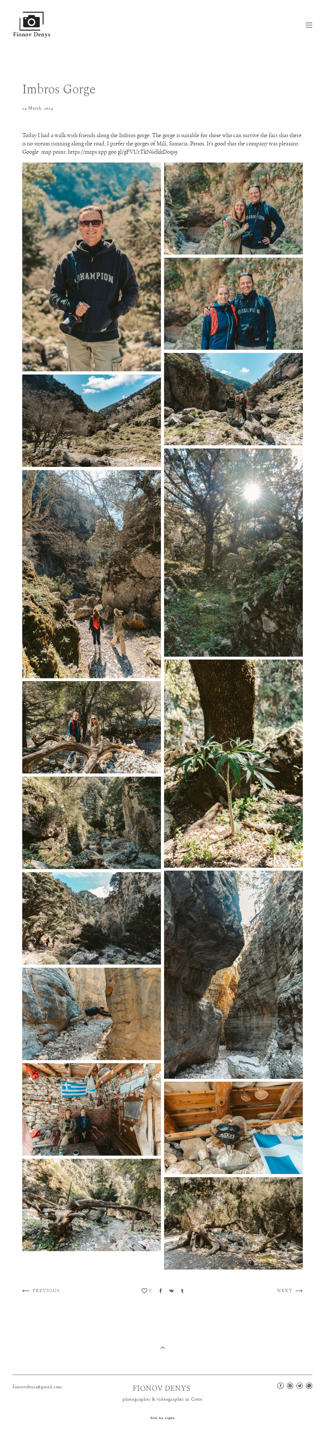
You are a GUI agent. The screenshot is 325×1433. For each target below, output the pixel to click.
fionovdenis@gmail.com (37, 1386)
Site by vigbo (162, 1418)
